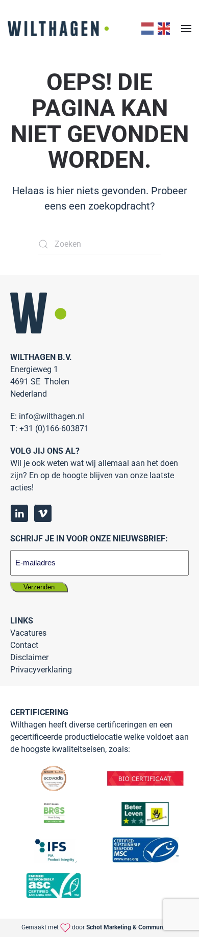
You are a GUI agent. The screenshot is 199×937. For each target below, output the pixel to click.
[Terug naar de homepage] (58, 28)
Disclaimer (29, 657)
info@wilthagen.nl (51, 416)
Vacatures (28, 633)
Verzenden (39, 587)
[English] (163, 28)
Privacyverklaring (41, 669)
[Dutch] (146, 28)
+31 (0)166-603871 (54, 428)
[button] (186, 28)
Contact (24, 645)
